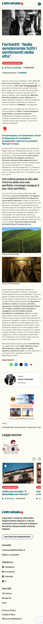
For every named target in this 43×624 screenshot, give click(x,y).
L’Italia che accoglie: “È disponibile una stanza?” (15, 493)
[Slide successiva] (39, 458)
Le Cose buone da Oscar (12, 63)
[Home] (12, 4)
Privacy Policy (9, 610)
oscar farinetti (20, 427)
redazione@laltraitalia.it (13, 550)
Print (4, 603)
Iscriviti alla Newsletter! (17, 537)
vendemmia (31, 427)
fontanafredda (8, 427)
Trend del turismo (10, 487)
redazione (10, 498)
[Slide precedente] (34, 458)
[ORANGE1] (19, 407)
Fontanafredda (31, 86)
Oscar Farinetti (13, 67)
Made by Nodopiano (12, 618)
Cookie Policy (8, 614)
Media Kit (6, 598)
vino (39, 427)
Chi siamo (7, 593)
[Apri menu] (39, 4)
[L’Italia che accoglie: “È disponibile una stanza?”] (18, 473)
